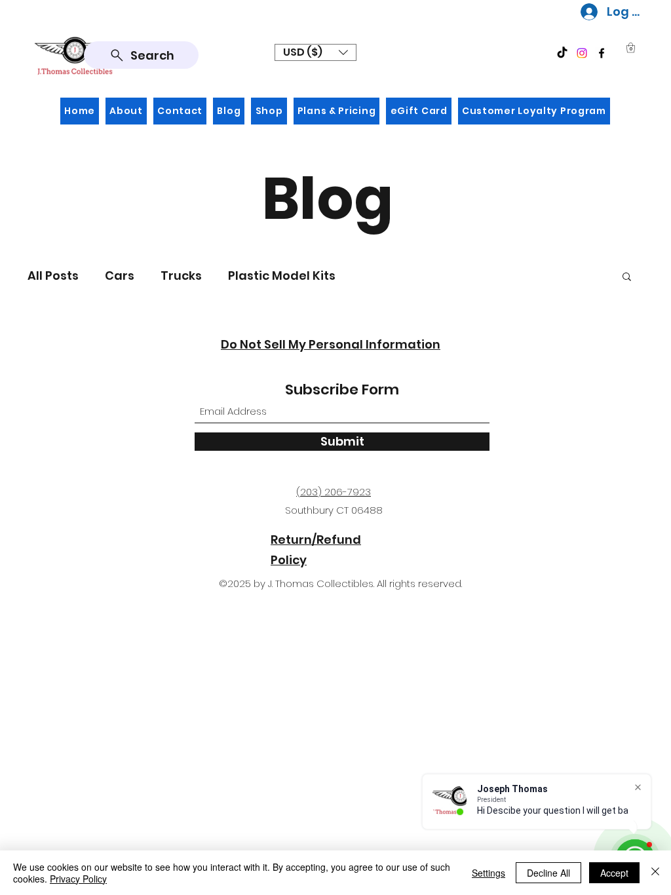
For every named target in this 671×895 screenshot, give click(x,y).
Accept (614, 872)
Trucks (181, 275)
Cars (119, 275)
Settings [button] (488, 872)
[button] (315, 52)
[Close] (655, 873)
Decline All (548, 872)
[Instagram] (581, 53)
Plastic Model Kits (282, 275)
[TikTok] (562, 53)
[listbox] (315, 52)
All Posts (53, 275)
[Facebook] (601, 53)
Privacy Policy (78, 878)
